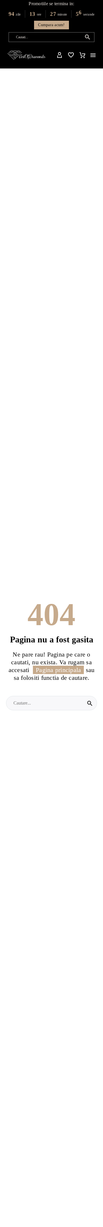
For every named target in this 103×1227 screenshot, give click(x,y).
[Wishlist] (71, 55)
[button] (87, 37)
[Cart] (82, 55)
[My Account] (59, 55)
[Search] (90, 703)
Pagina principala (58, 669)
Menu (93, 55)
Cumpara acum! (51, 25)
